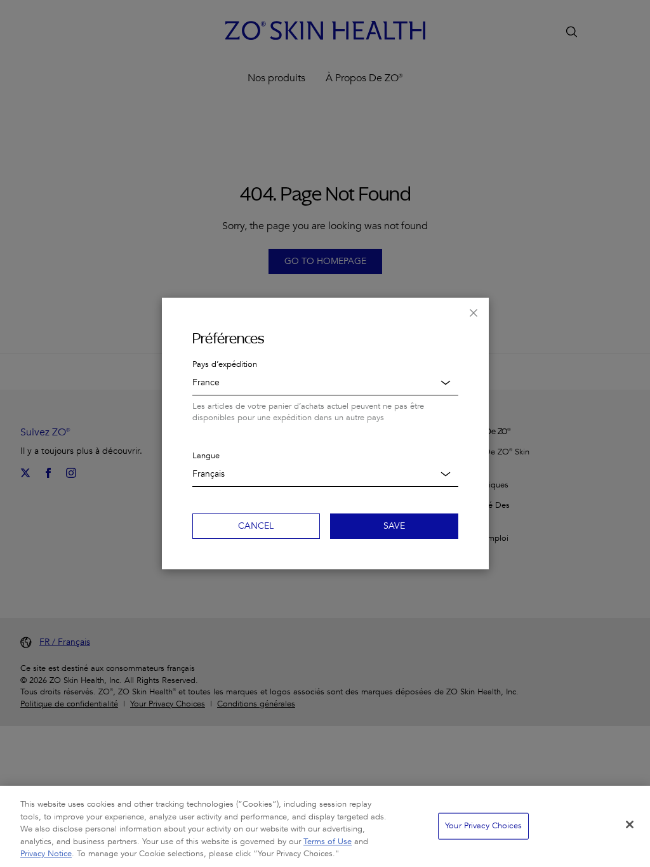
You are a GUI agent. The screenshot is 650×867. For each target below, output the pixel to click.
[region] (325, 826)
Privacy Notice (46, 853)
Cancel (256, 526)
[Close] (630, 824)
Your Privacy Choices (483, 825)
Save (394, 526)
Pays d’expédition (224, 364)
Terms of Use (327, 841)
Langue (206, 455)
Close (473, 313)
